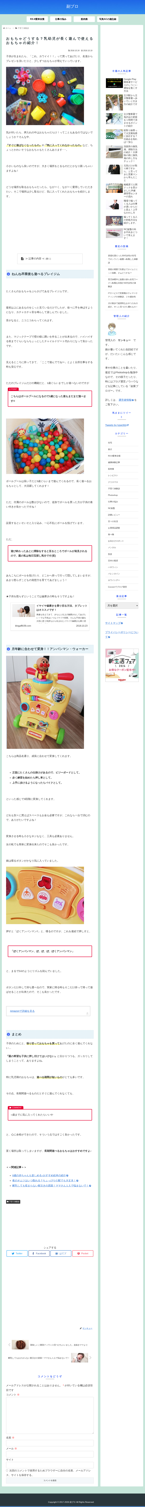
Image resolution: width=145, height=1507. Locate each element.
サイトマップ (113, 623)
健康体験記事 (114, 462)
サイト (10, 1459)
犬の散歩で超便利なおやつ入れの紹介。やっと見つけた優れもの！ (123, 305)
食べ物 (111, 534)
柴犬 (110, 449)
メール (11, 1448)
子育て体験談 (14, 1202)
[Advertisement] (50, 230)
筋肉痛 (111, 469)
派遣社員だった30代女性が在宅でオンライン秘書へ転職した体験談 (123, 259)
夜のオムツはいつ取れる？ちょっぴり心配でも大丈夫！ (44, 1180)
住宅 (110, 442)
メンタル (112, 547)
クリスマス (113, 482)
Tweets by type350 (115, 425)
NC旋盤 (111, 508)
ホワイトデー (114, 580)
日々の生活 (113, 521)
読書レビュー (114, 515)
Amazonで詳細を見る (22, 1011)
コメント (13, 1394)
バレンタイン (114, 574)
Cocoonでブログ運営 (117, 587)
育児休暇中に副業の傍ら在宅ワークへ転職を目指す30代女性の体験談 (123, 283)
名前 (10, 1437)
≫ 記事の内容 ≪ (35, 258)
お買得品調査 (114, 528)
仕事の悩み (113, 501)
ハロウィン (113, 567)
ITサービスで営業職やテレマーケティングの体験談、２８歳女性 (123, 295)
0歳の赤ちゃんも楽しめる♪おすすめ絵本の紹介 (39, 1175)
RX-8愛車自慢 (114, 456)
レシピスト (113, 475)
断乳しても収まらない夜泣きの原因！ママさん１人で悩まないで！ (50, 1185)
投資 (110, 554)
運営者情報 (125, 400)
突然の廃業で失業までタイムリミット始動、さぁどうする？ (123, 271)
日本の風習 (113, 560)
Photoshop (113, 495)
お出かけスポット (116, 541)
